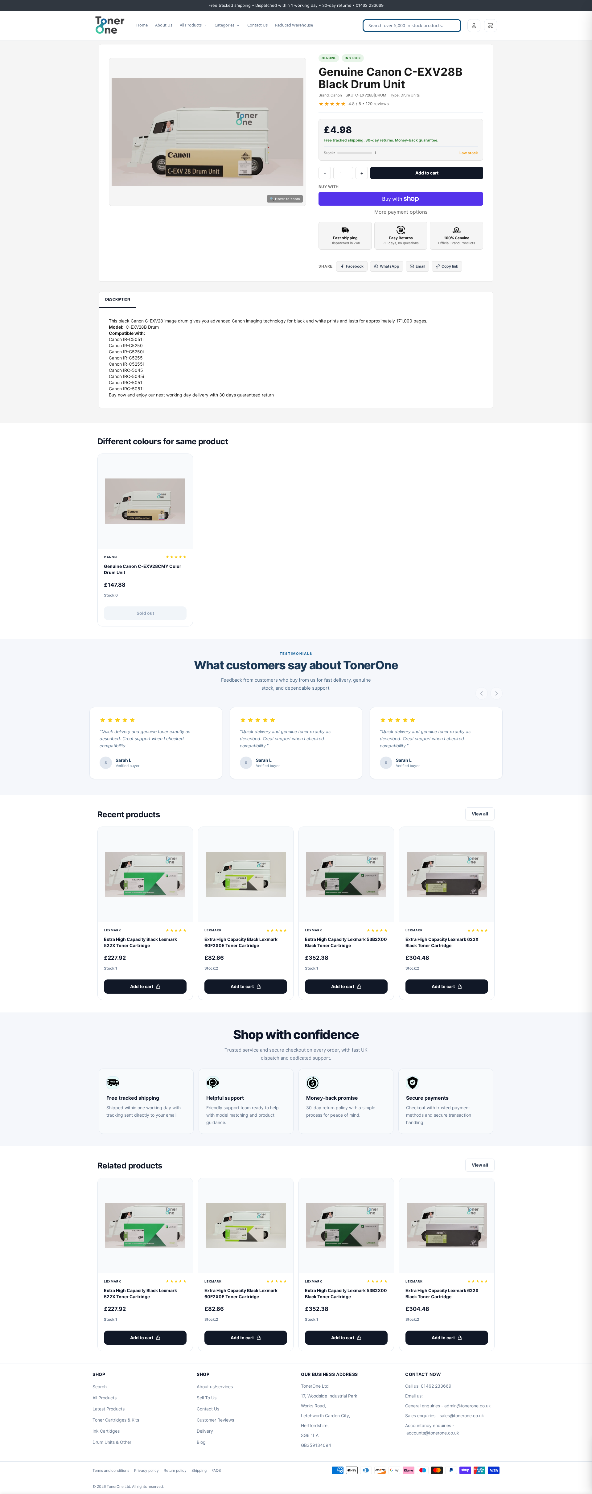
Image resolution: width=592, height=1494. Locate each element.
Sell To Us (206, 1397)
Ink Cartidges (106, 1431)
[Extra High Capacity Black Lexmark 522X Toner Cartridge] (145, 874)
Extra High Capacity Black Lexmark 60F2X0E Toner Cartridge (241, 942)
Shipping (199, 1470)
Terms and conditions (110, 1470)
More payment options (400, 212)
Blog (201, 1442)
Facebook (355, 266)
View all (480, 813)
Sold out (145, 613)
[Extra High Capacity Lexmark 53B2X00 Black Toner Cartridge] (346, 874)
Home (142, 25)
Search (99, 1386)
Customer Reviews (215, 1419)
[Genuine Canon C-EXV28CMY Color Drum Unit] (145, 501)
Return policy (175, 1470)
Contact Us (257, 25)
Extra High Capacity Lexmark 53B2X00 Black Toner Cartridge (346, 942)
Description (117, 299)
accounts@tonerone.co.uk (432, 1432)
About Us (163, 25)
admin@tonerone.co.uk (467, 1405)
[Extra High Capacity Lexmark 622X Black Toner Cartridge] (446, 874)
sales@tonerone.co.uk (462, 1415)
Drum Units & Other (111, 1442)
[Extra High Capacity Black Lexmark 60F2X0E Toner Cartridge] (245, 874)
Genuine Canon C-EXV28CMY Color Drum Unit (142, 569)
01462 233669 (436, 1386)
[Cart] (490, 25)
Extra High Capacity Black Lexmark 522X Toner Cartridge (140, 942)
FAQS (216, 1470)
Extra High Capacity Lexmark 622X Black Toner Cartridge (442, 942)
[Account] (473, 25)
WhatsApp (389, 266)
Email (420, 266)
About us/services (215, 1386)
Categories (224, 25)
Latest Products (108, 1408)
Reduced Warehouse (294, 25)
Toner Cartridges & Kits (115, 1419)
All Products (191, 25)
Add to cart (426, 172)
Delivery (205, 1431)
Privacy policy (146, 1470)
